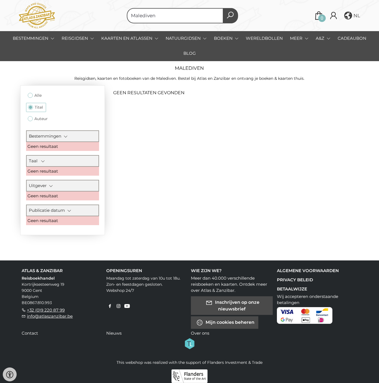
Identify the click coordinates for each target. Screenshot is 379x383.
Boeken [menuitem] (224, 38)
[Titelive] (189, 342)
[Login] (333, 15)
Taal (35, 160)
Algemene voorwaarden (308, 270)
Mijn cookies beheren (229, 322)
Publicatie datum (48, 210)
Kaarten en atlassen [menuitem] (127, 38)
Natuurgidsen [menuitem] (184, 38)
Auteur (41, 118)
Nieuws (114, 333)
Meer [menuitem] (297, 38)
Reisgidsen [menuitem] (75, 38)
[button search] (230, 15)
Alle (38, 95)
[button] (351, 15)
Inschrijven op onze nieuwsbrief (236, 305)
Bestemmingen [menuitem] (31, 38)
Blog (189, 53)
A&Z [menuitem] (320, 38)
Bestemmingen (46, 136)
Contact (30, 333)
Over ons (200, 333)
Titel (39, 107)
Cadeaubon (352, 38)
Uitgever (39, 185)
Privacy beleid (295, 279)
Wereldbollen (264, 38)
